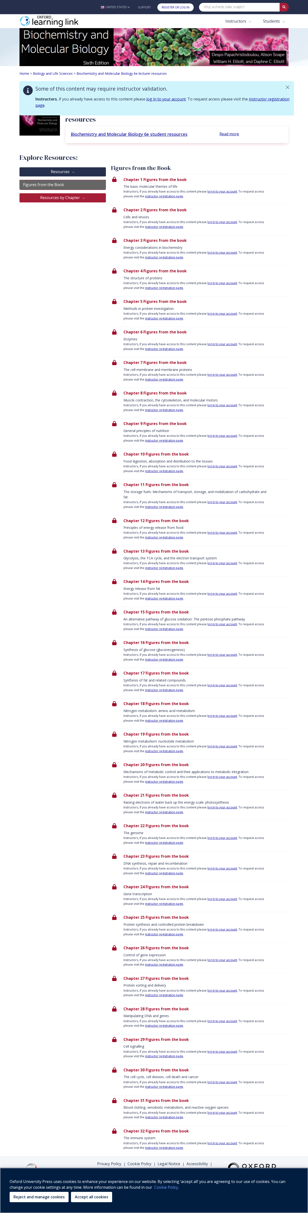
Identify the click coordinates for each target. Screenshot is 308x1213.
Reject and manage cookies (39, 1197)
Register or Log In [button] (175, 7)
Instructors (236, 21)
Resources (61, 171)
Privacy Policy (109, 1163)
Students (272, 21)
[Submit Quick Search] (284, 7)
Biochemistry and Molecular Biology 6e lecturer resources (122, 73)
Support (144, 7)
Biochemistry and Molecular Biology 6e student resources (129, 134)
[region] (154, 1190)
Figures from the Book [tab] (43, 184)
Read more (229, 134)
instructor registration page (164, 196)
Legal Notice (169, 1163)
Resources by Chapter (60, 197)
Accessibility (197, 1163)
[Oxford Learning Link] (55, 21)
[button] (115, 7)
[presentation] (200, 189)
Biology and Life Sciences (53, 73)
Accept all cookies (91, 1197)
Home (24, 73)
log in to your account (166, 99)
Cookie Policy (139, 1163)
